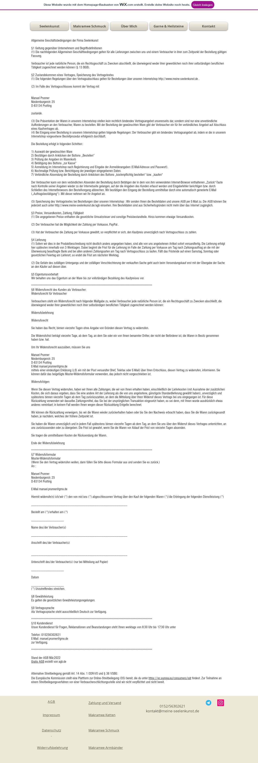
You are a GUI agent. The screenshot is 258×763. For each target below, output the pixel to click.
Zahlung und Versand (104, 703)
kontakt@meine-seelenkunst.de (172, 711)
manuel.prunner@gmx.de (53, 489)
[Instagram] (220, 702)
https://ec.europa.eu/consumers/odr (170, 678)
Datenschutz (51, 732)
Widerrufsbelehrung (52, 747)
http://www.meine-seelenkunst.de (178, 79)
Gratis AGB (37, 662)
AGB (51, 701)
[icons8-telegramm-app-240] (208, 702)
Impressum (51, 715)
